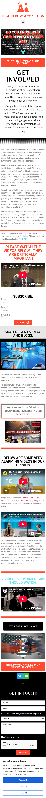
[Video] (26, 676)
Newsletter (5, 315)
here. (27, 414)
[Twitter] (20, 676)
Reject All (23, 793)
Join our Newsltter (11, 737)
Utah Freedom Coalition (23, 16)
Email (3, 307)
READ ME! (23, 239)
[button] (23, 22)
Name (3, 299)
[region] (23, 777)
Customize (23, 786)
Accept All (23, 780)
